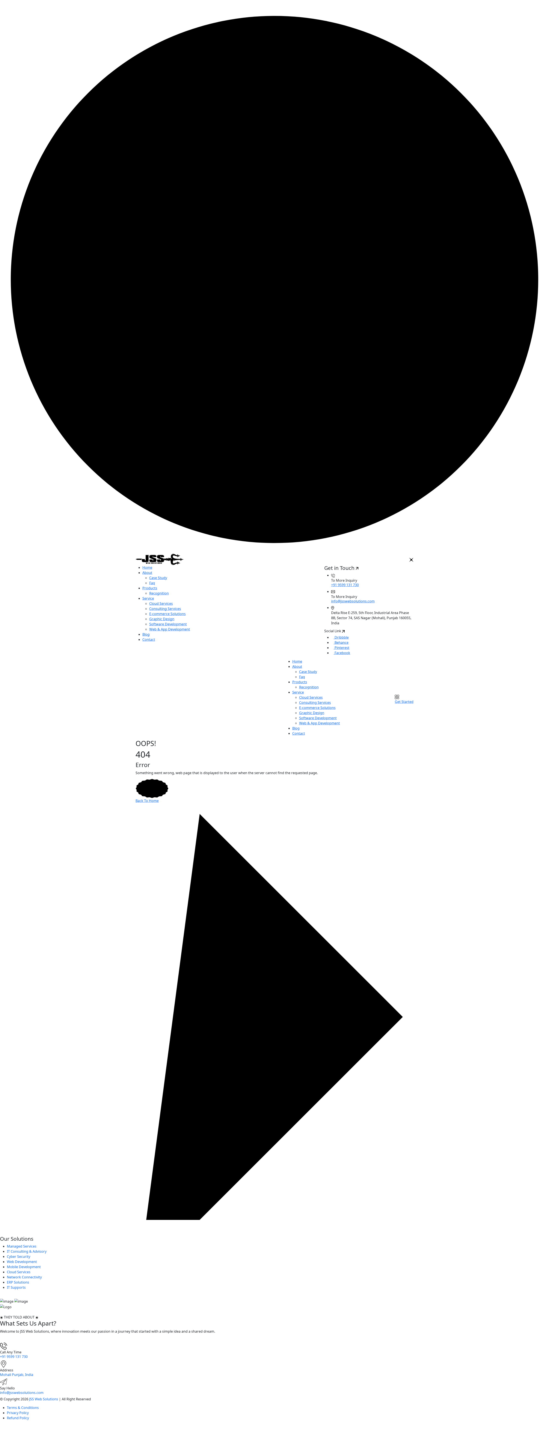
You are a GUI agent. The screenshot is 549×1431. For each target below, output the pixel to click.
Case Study (158, 577)
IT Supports (16, 1287)
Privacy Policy (18, 1412)
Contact (148, 639)
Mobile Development (24, 1266)
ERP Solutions (18, 1282)
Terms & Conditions (23, 1407)
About (147, 572)
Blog (146, 634)
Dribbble (341, 637)
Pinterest (341, 647)
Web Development (22, 1261)
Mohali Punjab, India (16, 1374)
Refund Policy (18, 1418)
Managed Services (21, 1246)
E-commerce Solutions (167, 613)
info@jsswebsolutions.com (353, 601)
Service (148, 598)
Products (149, 588)
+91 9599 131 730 (345, 585)
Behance (341, 642)
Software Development (168, 624)
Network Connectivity (24, 1277)
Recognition (159, 593)
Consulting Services (165, 608)
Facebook (342, 652)
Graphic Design (161, 619)
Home (147, 567)
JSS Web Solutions (43, 1399)
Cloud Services (161, 603)
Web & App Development (169, 629)
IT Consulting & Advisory (27, 1251)
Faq (152, 583)
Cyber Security (18, 1256)
